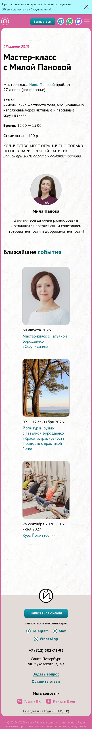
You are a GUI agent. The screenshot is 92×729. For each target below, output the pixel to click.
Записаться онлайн (46, 613)
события (49, 252)
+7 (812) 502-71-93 (46, 650)
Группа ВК (32, 701)
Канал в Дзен (64, 701)
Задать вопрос (46, 674)
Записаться (43, 21)
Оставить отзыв (46, 681)
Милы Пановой (42, 84)
